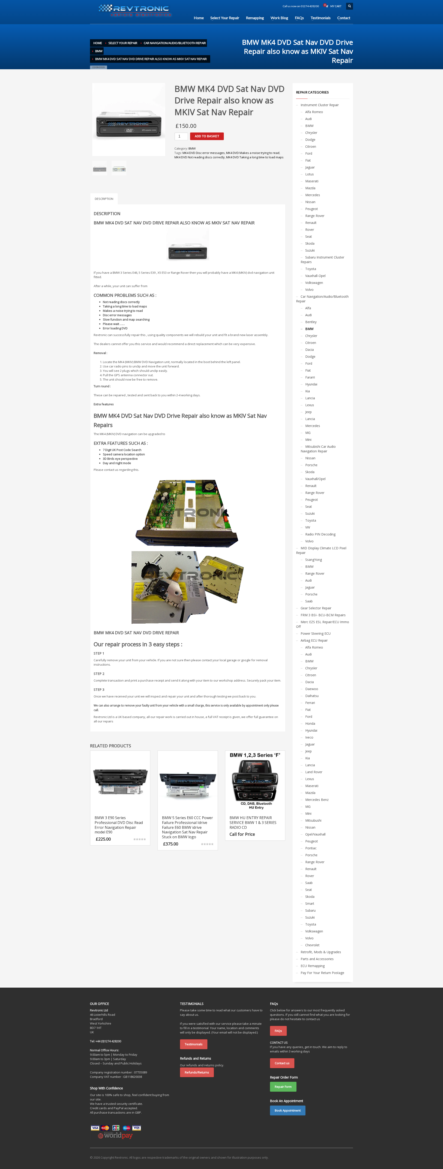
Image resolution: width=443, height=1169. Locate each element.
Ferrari (310, 702)
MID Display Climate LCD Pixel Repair (321, 550)
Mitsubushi (313, 820)
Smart (309, 903)
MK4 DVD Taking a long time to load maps (255, 157)
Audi (308, 119)
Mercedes (312, 195)
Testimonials (194, 1044)
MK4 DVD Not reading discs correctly (199, 157)
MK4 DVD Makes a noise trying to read (252, 153)
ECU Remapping (313, 966)
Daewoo (311, 689)
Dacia (309, 349)
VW (307, 527)
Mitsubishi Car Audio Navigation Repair (318, 448)
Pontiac (311, 848)
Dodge (310, 139)
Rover (309, 229)
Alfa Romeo (314, 112)
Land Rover (313, 772)
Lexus (309, 405)
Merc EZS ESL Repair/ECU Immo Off (322, 624)
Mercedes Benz (317, 799)
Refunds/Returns (197, 1072)
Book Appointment (288, 1110)
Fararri (310, 377)
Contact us (282, 1063)
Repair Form (283, 1087)
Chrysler (311, 132)
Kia (307, 391)
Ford (308, 153)
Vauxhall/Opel (315, 479)
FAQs (278, 1031)
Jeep (308, 412)
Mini (308, 439)
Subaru (310, 910)
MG (308, 432)
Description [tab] (104, 199)
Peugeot (311, 209)
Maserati (311, 181)
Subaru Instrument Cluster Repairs (322, 259)
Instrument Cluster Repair (320, 105)
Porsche (311, 465)
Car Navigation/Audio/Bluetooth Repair (322, 298)
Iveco (309, 737)
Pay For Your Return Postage (322, 973)
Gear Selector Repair (316, 608)
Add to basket (207, 136)
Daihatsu (312, 696)
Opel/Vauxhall (315, 834)
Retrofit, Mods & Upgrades (321, 952)
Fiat (308, 160)
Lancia (310, 398)
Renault (311, 222)
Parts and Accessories (317, 959)
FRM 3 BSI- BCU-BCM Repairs (323, 615)
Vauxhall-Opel (315, 275)
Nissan (310, 202)
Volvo (309, 289)
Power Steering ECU (316, 633)
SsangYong (313, 559)
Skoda (309, 243)
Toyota (310, 269)
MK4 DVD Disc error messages (204, 153)
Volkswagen (314, 282)
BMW (192, 148)
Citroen (310, 146)
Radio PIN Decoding (320, 534)
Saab (309, 601)
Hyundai (311, 384)
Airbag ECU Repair (314, 640)
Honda (310, 723)
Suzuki (310, 250)
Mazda (310, 188)
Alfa (308, 308)
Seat (308, 236)
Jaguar (310, 167)
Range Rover (314, 215)
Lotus (309, 174)
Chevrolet (312, 945)
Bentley (311, 322)
